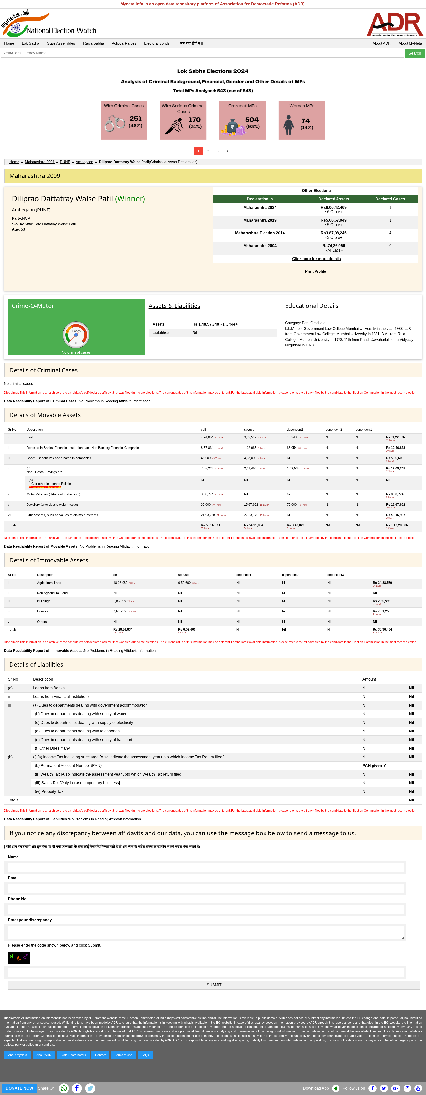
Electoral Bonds (157, 43)
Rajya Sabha (93, 43)
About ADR (382, 43)
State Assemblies (61, 43)
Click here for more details (316, 259)
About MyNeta (410, 43)
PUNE (65, 162)
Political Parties (124, 43)
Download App (316, 1088)
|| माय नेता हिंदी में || (190, 43)
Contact (100, 1055)
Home (9, 43)
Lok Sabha (30, 43)
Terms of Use (123, 1055)
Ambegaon (84, 162)
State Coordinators (73, 1055)
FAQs (145, 1055)
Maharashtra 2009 (40, 162)
